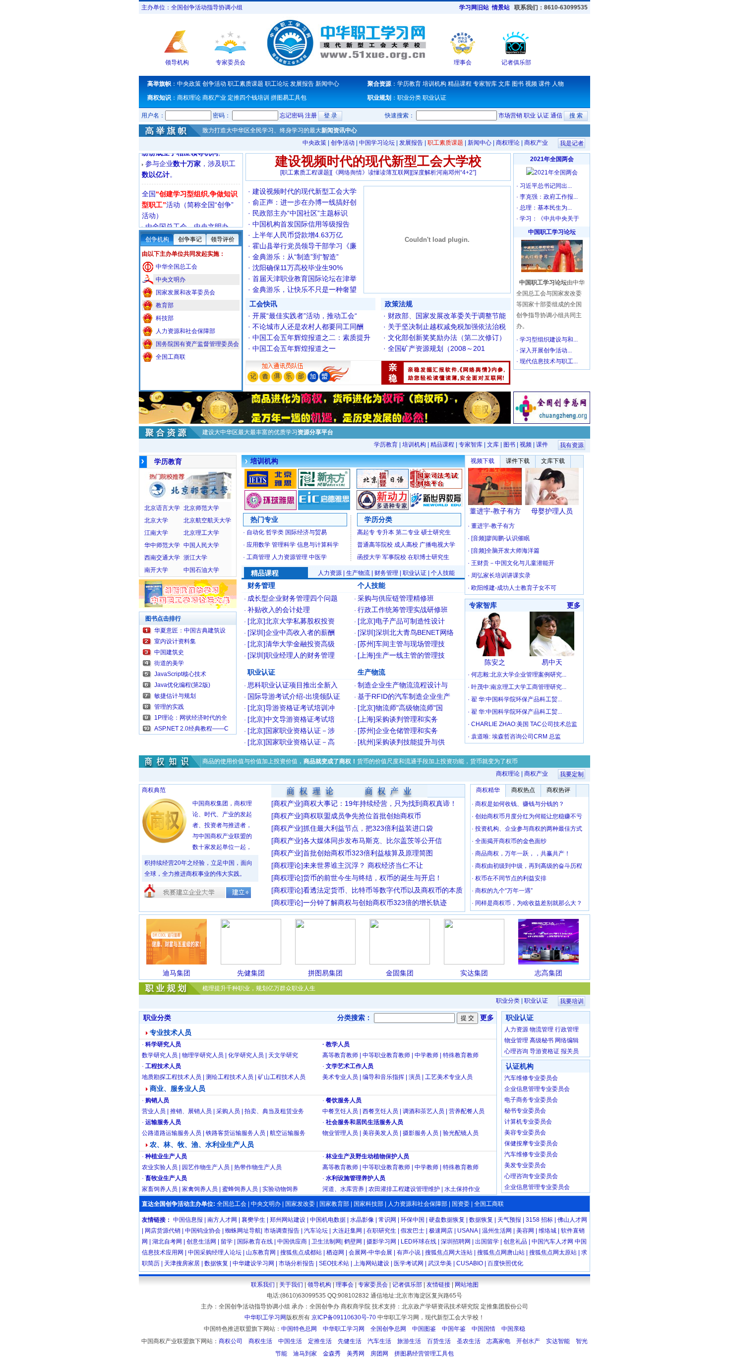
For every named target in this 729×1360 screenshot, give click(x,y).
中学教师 (426, 1055)
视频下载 (482, 460)
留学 (227, 1241)
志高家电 (498, 1341)
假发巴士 (413, 1230)
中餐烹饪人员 (340, 1111)
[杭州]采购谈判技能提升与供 (401, 742)
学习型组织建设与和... (549, 339)
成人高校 (406, 544)
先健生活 (350, 1341)
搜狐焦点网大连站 (449, 1252)
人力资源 (330, 572)
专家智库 (485, 83)
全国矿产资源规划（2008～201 (436, 348)
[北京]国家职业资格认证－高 (291, 742)
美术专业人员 (340, 1077)
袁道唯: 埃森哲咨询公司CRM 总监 (516, 736)
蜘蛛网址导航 (243, 1230)
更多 (574, 605)
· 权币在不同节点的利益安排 (509, 878)
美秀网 (355, 1353)
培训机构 (434, 83)
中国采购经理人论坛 (215, 1252)
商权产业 (214, 97)
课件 (544, 83)
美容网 (525, 1230)
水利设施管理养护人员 (355, 1178)
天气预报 (510, 1219)
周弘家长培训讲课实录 (501, 575)
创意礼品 (515, 1241)
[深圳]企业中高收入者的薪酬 (291, 632)
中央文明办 (170, 279)
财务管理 (386, 572)
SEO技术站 (334, 1263)
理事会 (463, 62)
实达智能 (558, 1341)
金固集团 (400, 973)
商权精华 (488, 790)
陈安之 (495, 662)
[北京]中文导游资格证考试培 (291, 719)
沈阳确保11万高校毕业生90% (297, 268)
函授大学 (369, 557)
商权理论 (189, 97)
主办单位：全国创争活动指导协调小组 (192, 7)
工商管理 (258, 557)
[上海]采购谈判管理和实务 (398, 719)
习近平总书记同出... (546, 185)
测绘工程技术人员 (229, 1077)
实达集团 (474, 973)
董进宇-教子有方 (495, 511)
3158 (533, 1219)
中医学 (318, 557)
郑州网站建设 (287, 1219)
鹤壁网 (353, 1241)
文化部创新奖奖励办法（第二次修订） (447, 337)
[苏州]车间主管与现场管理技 (401, 644)
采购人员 (228, 1111)
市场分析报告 (296, 1263)
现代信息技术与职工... (549, 361)
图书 (518, 83)
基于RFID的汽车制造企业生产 (404, 696)
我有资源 (572, 445)
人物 (558, 83)
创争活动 (214, 83)
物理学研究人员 (203, 1055)
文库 (504, 83)
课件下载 (518, 460)
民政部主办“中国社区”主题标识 (300, 213)
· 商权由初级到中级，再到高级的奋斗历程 (527, 865)
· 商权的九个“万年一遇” (502, 890)
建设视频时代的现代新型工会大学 (304, 191)
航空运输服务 (287, 1133)
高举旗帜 (159, 83)
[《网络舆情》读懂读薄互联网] (371, 172)
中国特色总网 (299, 1328)
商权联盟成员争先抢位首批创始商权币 (362, 816)
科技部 (165, 318)
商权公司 (231, 1341)
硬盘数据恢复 (447, 1219)
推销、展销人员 (191, 1111)
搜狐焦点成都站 (301, 1252)
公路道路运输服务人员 (171, 1133)
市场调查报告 (282, 1230)
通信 (556, 115)
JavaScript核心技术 (180, 674)
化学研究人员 (246, 1055)
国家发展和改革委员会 (185, 292)
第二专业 (408, 532)
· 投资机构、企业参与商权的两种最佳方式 (527, 828)
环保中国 (413, 1219)
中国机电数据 (328, 1219)
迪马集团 (176, 973)
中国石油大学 (201, 570)
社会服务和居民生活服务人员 (364, 1122)
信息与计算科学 (318, 544)
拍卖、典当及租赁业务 (274, 1111)
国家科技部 (368, 1203)
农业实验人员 (160, 1167)
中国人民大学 (201, 545)
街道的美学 (169, 663)
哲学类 (275, 532)
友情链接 (154, 1219)
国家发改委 (300, 1203)
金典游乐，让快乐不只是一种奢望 (304, 289)
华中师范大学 (162, 545)
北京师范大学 (201, 508)
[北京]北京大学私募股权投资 (291, 621)
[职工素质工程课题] (305, 172)
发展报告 (302, 83)
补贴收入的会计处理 (278, 610)
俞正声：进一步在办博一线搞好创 (304, 202)
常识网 (387, 1219)
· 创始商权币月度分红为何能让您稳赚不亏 (527, 816)
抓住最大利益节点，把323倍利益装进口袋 (368, 828)
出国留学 (487, 1241)
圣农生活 (469, 1341)
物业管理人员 (340, 1133)
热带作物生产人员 (258, 1167)
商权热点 (523, 790)
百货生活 (439, 1341)
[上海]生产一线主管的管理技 (401, 655)
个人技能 (443, 572)
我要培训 (572, 1001)
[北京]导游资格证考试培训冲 (291, 708)
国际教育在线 (255, 1241)
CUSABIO (469, 1263)
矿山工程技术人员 (281, 1077)
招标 (547, 1219)
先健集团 (251, 973)
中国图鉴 (424, 1328)
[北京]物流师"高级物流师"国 (400, 708)
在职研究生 (381, 1230)
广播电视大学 (437, 544)
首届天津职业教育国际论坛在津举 (304, 279)
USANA (467, 1230)
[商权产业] (287, 803)
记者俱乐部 (516, 62)
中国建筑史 (169, 652)
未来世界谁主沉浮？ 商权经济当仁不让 (363, 865)
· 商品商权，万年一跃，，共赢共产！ (521, 853)
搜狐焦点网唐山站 (501, 1252)
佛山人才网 (572, 1219)
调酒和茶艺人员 (423, 1111)
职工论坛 (277, 83)
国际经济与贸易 (306, 532)
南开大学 (156, 570)
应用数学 (258, 544)
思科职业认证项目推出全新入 (292, 685)
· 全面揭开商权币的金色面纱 (509, 841)
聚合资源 (379, 83)
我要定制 (572, 774)
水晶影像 (362, 1219)
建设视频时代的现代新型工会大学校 (378, 161)
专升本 (385, 532)
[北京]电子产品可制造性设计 (401, 621)
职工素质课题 (245, 83)
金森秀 (332, 1353)
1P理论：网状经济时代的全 (190, 717)
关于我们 (291, 1284)
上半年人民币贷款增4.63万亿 (297, 235)
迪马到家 (305, 1353)
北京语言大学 (162, 508)
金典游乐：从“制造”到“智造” (295, 257)
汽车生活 (379, 1341)
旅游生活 (409, 1341)
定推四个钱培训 (248, 97)
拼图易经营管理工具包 (424, 1353)
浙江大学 (195, 557)
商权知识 (159, 97)
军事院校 (394, 557)
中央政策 (189, 83)
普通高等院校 (375, 544)
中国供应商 (292, 1241)
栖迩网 (335, 1252)
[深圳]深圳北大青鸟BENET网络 (406, 632)
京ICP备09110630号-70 (343, 1317)
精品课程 (460, 83)
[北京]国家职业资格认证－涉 (291, 731)
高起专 (366, 532)
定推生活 (320, 1341)
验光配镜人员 (461, 1133)
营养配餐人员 (467, 1111)
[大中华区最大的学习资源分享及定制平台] (346, 67)
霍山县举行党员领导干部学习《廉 (304, 246)
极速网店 (441, 1230)
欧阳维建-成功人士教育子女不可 (513, 587)
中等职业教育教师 (386, 1055)
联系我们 (263, 1284)
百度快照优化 (505, 1263)
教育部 (165, 305)
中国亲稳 (513, 1328)
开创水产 (528, 1341)
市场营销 (510, 115)
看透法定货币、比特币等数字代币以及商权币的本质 (383, 890)
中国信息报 (188, 1219)
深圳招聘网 (456, 1241)
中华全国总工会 (176, 266)
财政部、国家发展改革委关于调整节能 (447, 316)
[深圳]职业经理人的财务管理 (291, 655)
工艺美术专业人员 (449, 1077)
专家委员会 (230, 62)
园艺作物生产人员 (206, 1167)
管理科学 (284, 544)
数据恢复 (481, 1219)
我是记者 (572, 143)
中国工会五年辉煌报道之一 (294, 348)
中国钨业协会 (203, 1230)
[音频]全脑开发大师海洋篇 (505, 550)
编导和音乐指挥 (383, 1077)
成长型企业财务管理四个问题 (292, 598)
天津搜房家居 (182, 1263)
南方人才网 (222, 1219)
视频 (531, 83)
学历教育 (410, 83)
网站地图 (467, 1284)
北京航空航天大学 (207, 520)
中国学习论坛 (377, 142)
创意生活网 (201, 1241)
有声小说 (409, 1252)
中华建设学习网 (253, 1263)
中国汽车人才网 (552, 1241)
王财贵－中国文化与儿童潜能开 (512, 563)
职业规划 (379, 97)
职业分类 (409, 97)
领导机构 (177, 62)
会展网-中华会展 (370, 1252)
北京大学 (156, 520)
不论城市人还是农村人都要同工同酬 (308, 327)
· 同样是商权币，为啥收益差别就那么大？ (527, 903)
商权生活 (260, 1341)
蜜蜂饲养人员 (240, 1189)
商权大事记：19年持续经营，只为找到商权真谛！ (380, 803)
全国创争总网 (388, 1328)
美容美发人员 (380, 1133)
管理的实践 (169, 706)
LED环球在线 (418, 1241)
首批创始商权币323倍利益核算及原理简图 (368, 853)
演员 (415, 1077)
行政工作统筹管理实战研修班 (403, 610)
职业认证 (434, 97)
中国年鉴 (454, 1328)
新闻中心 (327, 83)
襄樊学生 (253, 1219)
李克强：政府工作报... (549, 196)
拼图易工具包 (288, 97)
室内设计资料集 (175, 641)
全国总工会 (230, 1203)
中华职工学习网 (265, 1317)
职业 (530, 115)
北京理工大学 (201, 532)
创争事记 (190, 239)
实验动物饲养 (280, 1189)
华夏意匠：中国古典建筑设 (190, 630)
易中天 (552, 662)
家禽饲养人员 (200, 1189)
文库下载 (553, 460)
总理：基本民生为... (546, 207)
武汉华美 (440, 1263)
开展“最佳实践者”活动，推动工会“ (304, 316)
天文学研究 (283, 1055)
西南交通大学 (162, 557)
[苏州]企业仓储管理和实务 (398, 731)
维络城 (547, 1230)
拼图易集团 (325, 973)
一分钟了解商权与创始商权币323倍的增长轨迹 (375, 903)
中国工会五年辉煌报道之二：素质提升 (311, 337)
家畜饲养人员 (160, 1189)
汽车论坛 (316, 1230)
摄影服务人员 (420, 1133)
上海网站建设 (371, 1263)
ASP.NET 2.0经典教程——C (191, 728)
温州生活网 (497, 1230)
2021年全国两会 (552, 159)
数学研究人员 (160, 1055)
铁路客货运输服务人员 (235, 1133)
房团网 (379, 1353)
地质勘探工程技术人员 (171, 1077)
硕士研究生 (436, 532)
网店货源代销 (163, 1230)
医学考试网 (409, 1263)
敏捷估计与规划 (175, 695)
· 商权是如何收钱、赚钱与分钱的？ (518, 803)
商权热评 (558, 790)
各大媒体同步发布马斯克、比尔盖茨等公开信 (372, 841)
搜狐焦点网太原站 (553, 1252)
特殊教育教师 (461, 1055)
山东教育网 (261, 1252)
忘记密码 (292, 115)
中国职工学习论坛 (552, 231)
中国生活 (290, 1341)
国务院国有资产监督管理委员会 (197, 343)
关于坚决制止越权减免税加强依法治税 (447, 327)
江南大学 (156, 532)
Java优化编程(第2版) (182, 684)
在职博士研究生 (428, 557)
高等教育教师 (340, 1055)
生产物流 (358, 572)
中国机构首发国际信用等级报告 (304, 224)
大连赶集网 (347, 1230)
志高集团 (548, 973)
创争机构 (157, 239)
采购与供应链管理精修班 (396, 598)
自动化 (255, 532)
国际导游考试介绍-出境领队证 (293, 696)
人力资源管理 (289, 557)
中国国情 (483, 1328)
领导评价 (223, 239)
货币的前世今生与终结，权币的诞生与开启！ (372, 878)
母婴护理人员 (552, 511)
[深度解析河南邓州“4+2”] (443, 172)
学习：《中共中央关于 (549, 218)
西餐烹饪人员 (380, 1111)
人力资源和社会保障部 (185, 331)
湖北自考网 (167, 1241)
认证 (543, 115)
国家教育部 (334, 1203)
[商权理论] (287, 865)
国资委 (461, 1203)
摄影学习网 (381, 1241)
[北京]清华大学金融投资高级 (291, 644)
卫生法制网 (326, 1241)
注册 (311, 115)
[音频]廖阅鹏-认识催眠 (500, 538)
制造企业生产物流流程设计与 (403, 685)
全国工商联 (170, 356)
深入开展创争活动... (546, 350)
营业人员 (154, 1111)
